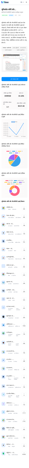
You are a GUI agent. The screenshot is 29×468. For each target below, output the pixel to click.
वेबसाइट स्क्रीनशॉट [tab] (7, 47)
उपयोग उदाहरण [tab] (8, 50)
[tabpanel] (14, 63)
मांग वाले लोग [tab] (23, 47)
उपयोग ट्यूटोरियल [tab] (21, 50)
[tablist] (14, 48)
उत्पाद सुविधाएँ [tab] (16, 47)
